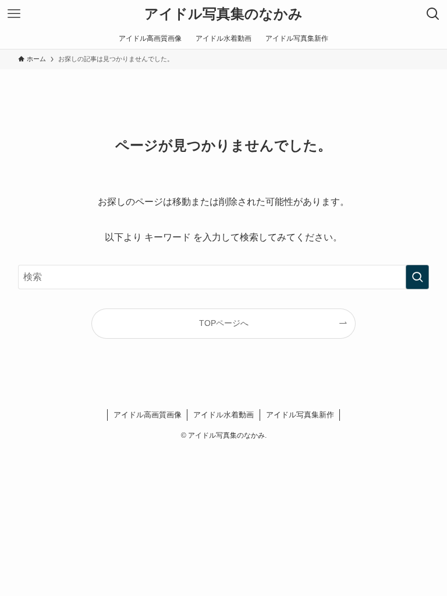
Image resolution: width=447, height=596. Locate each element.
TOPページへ (224, 323)
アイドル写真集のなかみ (223, 14)
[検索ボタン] (433, 14)
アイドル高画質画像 (147, 414)
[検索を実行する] (417, 277)
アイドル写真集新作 (300, 414)
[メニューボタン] (14, 14)
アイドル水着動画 (223, 414)
